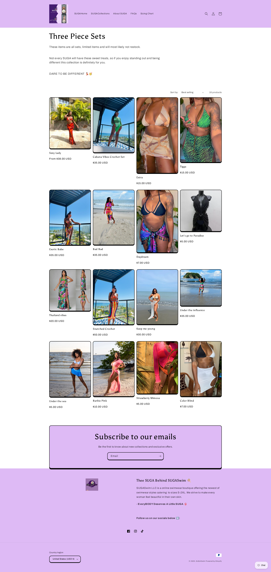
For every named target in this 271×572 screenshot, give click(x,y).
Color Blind (187, 400)
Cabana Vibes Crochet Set (109, 156)
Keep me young (145, 328)
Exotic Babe (56, 249)
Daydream (142, 256)
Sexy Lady (55, 152)
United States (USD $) (63, 559)
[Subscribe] (160, 456)
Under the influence (192, 310)
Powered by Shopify (214, 561)
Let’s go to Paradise (192, 235)
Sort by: (174, 92)
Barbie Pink (100, 400)
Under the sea (57, 401)
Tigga (183, 166)
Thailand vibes (57, 315)
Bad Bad (98, 249)
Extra (139, 177)
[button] (206, 13)
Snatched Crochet (104, 328)
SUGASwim (200, 561)
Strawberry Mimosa (148, 398)
